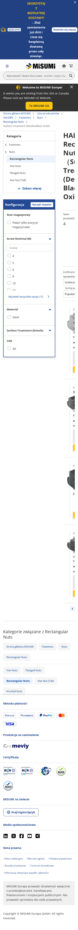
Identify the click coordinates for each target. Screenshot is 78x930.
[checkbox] (29, 256)
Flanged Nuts (18, 173)
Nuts (40, 117)
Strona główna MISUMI (17, 113)
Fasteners (25, 117)
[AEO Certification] (45, 771)
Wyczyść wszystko (42, 204)
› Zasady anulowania (14, 865)
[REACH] (8, 786)
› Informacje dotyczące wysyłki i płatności (26, 872)
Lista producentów (48, 113)
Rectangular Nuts (13, 121)
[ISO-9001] (9, 771)
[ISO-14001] (27, 771)
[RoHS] (61, 771)
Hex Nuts (15, 166)
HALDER (8, 117)
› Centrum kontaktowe (41, 865)
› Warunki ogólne (35, 858)
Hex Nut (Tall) (18, 180)
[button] (64, 29)
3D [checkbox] (14, 349)
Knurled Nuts (14, 691)
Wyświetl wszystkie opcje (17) (25, 296)
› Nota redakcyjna (13, 858)
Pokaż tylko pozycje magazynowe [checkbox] (25, 225)
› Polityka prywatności (60, 858)
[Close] (71, 87)
